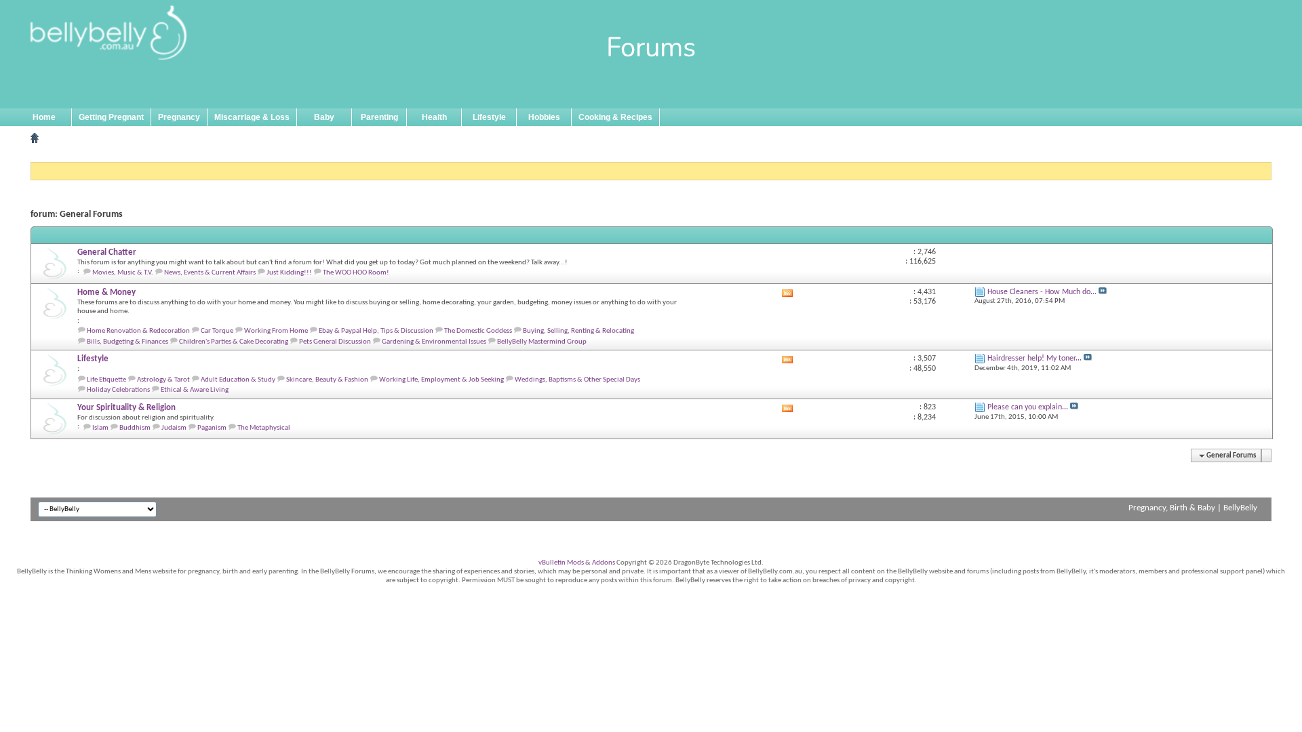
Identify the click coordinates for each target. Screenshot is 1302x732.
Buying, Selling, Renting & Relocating (578, 331)
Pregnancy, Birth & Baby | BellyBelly (1192, 508)
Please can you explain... (1027, 407)
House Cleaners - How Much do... (1042, 292)
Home (44, 117)
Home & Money (106, 292)
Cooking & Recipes (615, 117)
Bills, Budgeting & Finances (127, 342)
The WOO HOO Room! (356, 273)
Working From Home (276, 331)
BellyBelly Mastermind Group (542, 342)
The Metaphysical (263, 428)
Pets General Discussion (335, 342)
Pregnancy (179, 117)
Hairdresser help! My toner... (1034, 358)
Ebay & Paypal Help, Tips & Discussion (376, 331)
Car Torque (217, 331)
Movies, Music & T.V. (122, 273)
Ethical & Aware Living (195, 390)
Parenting (379, 117)
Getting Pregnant (111, 117)
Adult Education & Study (238, 380)
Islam (100, 428)
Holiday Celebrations (118, 390)
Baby (324, 117)
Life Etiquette (106, 380)
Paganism (211, 428)
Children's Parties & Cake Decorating (233, 342)
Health (434, 117)
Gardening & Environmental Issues (434, 342)
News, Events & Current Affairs (210, 273)
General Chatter (106, 252)
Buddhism (135, 428)
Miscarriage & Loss (252, 117)
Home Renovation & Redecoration (138, 331)
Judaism (173, 428)
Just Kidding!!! (289, 273)
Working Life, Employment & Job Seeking (441, 380)
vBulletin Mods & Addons (576, 563)
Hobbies (544, 117)
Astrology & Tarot (163, 380)
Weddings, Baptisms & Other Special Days (577, 380)
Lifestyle (489, 117)
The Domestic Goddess (478, 331)
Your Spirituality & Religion (126, 407)
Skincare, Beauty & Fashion (327, 380)
